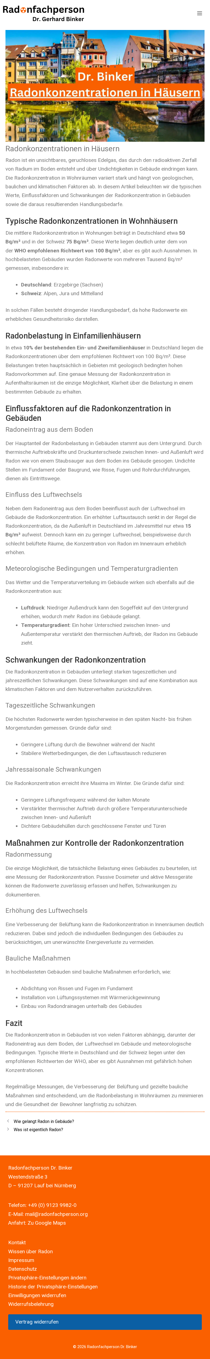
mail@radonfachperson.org (56, 1214)
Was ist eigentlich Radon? (38, 1129)
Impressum (21, 1260)
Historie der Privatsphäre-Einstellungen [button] (53, 1287)
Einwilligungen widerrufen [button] (37, 1295)
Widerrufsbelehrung (31, 1304)
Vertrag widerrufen (37, 1322)
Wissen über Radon (30, 1251)
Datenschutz (22, 1269)
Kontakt (17, 1242)
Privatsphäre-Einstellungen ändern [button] (47, 1278)
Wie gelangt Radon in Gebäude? (44, 1121)
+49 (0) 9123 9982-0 (52, 1205)
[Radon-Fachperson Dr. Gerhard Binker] (44, 14)
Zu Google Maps (47, 1223)
